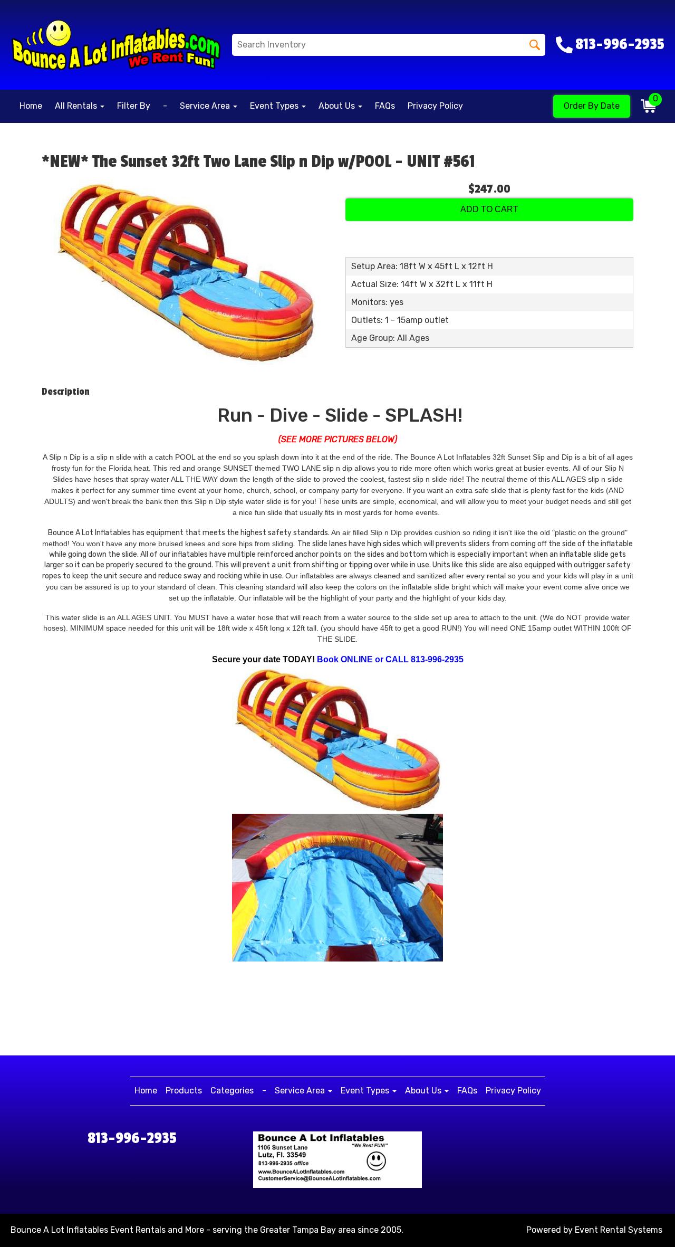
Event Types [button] (275, 106)
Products (184, 1091)
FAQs (385, 106)
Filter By (133, 106)
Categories (232, 1091)
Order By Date (592, 106)
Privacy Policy (435, 106)
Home (31, 106)
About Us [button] (338, 106)
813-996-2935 (132, 1138)
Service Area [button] (206, 106)
